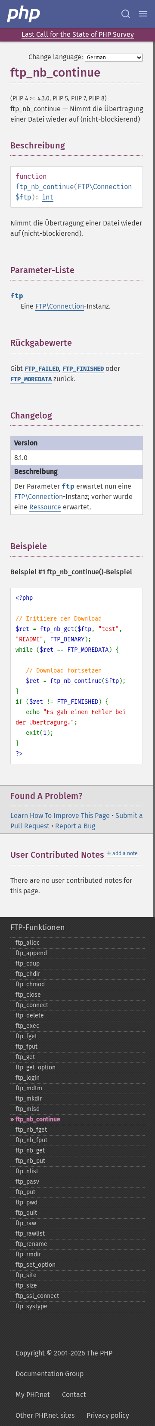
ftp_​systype (31, 1306)
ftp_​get (25, 1057)
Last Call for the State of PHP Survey (78, 34)
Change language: (55, 57)
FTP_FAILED (42, 369)
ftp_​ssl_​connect (37, 1296)
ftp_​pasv (27, 1181)
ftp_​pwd (26, 1202)
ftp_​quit (26, 1213)
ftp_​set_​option (36, 1264)
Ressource (45, 507)
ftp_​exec (27, 1026)
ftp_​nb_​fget (31, 1129)
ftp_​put (25, 1192)
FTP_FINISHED (83, 369)
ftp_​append (31, 953)
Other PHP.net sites (45, 1415)
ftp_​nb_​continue (38, 1119)
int (47, 197)
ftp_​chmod (30, 984)
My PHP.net (33, 1395)
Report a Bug (75, 826)
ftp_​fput (26, 1046)
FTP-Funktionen (37, 927)
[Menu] (143, 14)
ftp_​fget (26, 1036)
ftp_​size (26, 1285)
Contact (74, 1395)
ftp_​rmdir (28, 1254)
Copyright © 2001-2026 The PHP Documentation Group (64, 1363)
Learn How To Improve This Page (60, 815)
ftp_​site (26, 1275)
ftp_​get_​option (36, 1067)
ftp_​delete (30, 1015)
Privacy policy (108, 1415)
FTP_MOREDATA (31, 379)
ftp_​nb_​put (30, 1161)
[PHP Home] (24, 14)
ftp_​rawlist (30, 1233)
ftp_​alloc (28, 942)
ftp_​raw (26, 1223)
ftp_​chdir (28, 974)
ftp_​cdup (28, 963)
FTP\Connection (105, 187)
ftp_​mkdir (29, 1098)
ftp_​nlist (27, 1171)
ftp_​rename (31, 1244)
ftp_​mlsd (28, 1109)
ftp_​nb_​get (30, 1150)
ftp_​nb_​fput (31, 1140)
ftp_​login (28, 1078)
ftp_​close (28, 994)
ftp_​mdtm (29, 1088)
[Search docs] (125, 14)
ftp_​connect (32, 1005)
